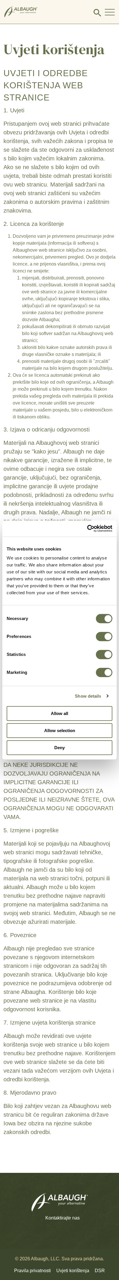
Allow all (59, 713)
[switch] (104, 636)
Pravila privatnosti (32, 1270)
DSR (100, 1270)
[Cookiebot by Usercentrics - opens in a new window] (87, 528)
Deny (59, 747)
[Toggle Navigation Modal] (110, 12)
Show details (88, 696)
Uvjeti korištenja (72, 1270)
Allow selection (59, 730)
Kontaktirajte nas (62, 1217)
